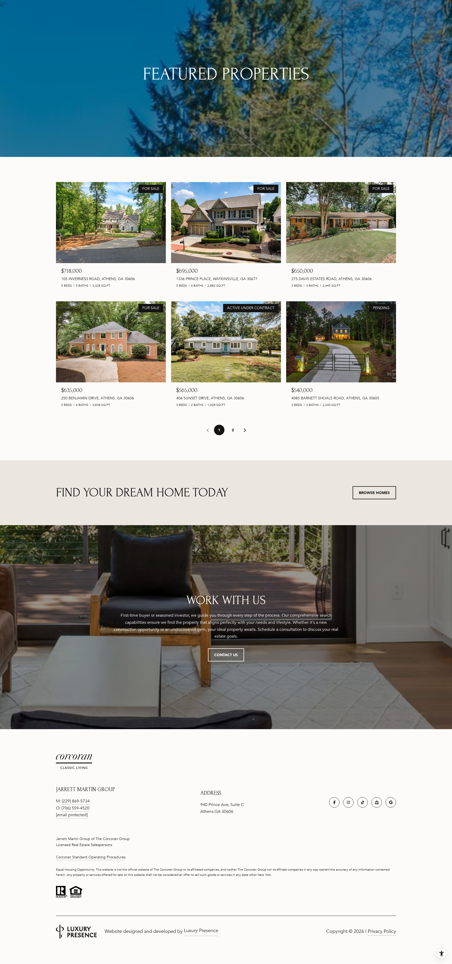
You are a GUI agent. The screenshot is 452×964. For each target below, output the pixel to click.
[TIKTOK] (362, 802)
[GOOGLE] (391, 802)
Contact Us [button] (226, 655)
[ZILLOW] (376, 802)
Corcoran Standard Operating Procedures (91, 857)
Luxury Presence (201, 930)
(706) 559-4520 (75, 808)
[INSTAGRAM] (348, 802)
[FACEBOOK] (334, 802)
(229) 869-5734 (76, 801)
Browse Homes (374, 493)
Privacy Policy (382, 931)
